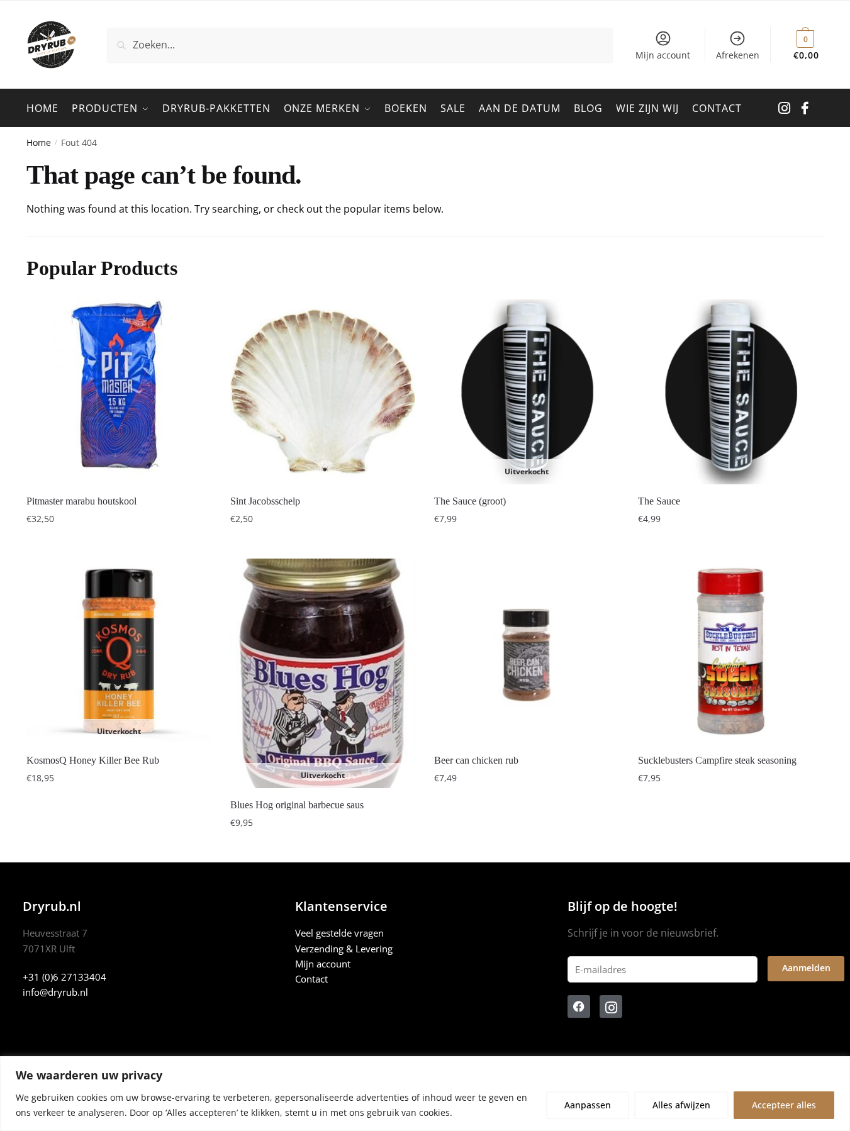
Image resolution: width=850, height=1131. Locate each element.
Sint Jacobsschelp (265, 501)
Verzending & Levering (344, 948)
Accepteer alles (784, 1105)
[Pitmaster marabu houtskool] (118, 391)
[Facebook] (579, 1006)
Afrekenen (737, 55)
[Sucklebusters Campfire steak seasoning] (730, 651)
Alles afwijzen (681, 1105)
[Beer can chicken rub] (526, 651)
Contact (311, 978)
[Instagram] (611, 1006)
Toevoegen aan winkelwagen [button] (118, 544)
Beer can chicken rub (476, 760)
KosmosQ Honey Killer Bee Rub (92, 760)
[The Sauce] (730, 391)
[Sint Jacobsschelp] (322, 391)
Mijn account (662, 55)
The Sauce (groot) (470, 501)
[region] (425, 1093)
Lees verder (526, 544)
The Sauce (659, 501)
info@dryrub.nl (55, 992)
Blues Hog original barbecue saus (297, 805)
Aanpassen (587, 1105)
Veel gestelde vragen (339, 933)
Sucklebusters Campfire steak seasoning (717, 760)
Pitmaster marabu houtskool (81, 501)
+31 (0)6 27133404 (64, 977)
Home (38, 142)
